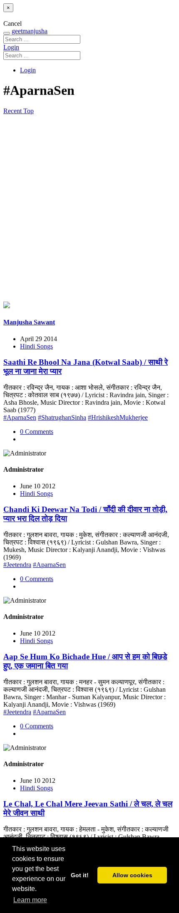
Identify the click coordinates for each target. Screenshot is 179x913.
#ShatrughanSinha (62, 417)
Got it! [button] (80, 875)
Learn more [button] (30, 899)
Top (28, 110)
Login (11, 47)
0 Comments (36, 431)
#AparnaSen (19, 417)
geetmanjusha (29, 31)
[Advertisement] (89, 208)
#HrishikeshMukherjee (118, 417)
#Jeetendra (17, 564)
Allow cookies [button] (132, 875)
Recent (13, 110)
